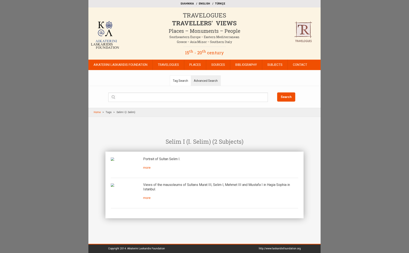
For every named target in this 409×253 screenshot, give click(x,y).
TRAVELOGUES (204, 15)
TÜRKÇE (220, 3)
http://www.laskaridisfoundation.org (280, 248)
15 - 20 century (204, 52)
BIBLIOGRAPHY (246, 65)
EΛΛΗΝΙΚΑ (187, 3)
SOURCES (218, 65)
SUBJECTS (274, 65)
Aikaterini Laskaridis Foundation (146, 248)
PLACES (195, 65)
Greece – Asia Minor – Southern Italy (204, 42)
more (147, 168)
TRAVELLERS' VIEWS (204, 23)
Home (97, 112)
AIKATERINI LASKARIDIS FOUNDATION (120, 65)
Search (286, 97)
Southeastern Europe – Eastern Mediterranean (204, 37)
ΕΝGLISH (204, 3)
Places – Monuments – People (204, 31)
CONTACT (300, 65)
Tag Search (180, 80)
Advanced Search (206, 80)
